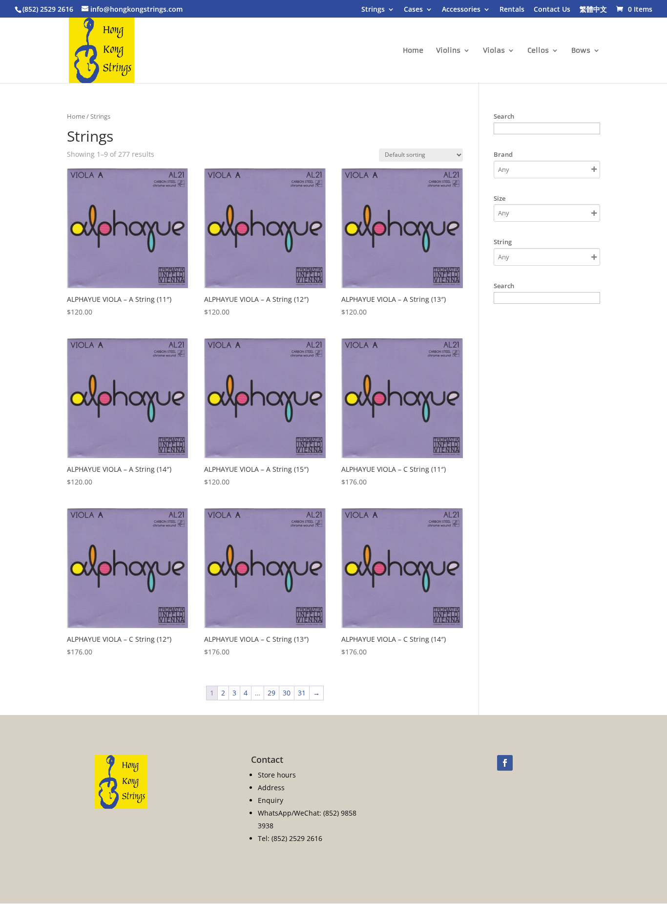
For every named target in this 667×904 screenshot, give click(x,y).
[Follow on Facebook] (505, 763)
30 (287, 692)
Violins (448, 51)
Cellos (538, 51)
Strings (373, 10)
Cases (413, 10)
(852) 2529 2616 (47, 9)
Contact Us (552, 10)
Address (271, 787)
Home (413, 51)
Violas (494, 51)
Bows (580, 51)
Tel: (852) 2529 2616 (290, 838)
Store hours (277, 774)
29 (271, 692)
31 (302, 692)
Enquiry (270, 800)
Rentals (512, 10)
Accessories (461, 10)
